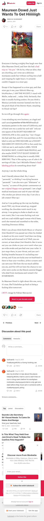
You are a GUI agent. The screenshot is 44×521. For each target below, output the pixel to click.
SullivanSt (10, 359)
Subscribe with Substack (23, 485)
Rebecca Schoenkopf (14, 19)
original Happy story (13, 188)
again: (27, 114)
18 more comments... (9, 397)
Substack (10, 516)
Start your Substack (16, 510)
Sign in (39, 3)
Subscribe (31, 3)
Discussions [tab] (19, 408)
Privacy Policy (25, 495)
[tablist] (11, 338)
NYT (5, 292)
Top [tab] (4, 408)
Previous (9, 323)
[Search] (40, 408)
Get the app (33, 510)
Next (36, 323)
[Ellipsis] (41, 359)
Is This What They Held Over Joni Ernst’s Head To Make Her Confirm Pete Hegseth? (16, 437)
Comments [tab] (7, 339)
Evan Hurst (15, 426)
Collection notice (22, 505)
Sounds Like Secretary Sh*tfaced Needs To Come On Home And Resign (16, 417)
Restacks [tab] (16, 339)
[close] (37, 445)
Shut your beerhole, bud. (11, 423)
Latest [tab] (10, 408)
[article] (22, 421)
